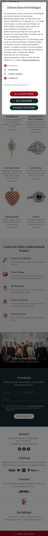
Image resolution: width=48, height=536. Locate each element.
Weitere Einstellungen (15, 85)
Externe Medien (15, 74)
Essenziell (12, 66)
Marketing (13, 70)
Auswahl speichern (24, 108)
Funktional (12, 78)
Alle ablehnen (24, 101)
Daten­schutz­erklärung (30, 60)
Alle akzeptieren (24, 94)
